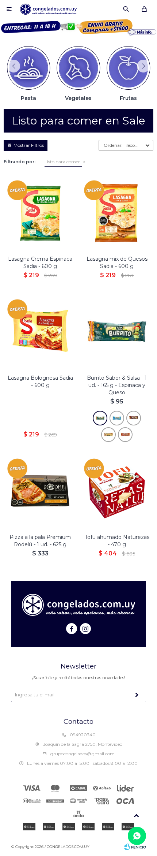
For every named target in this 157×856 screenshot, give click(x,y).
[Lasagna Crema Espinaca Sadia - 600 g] (40, 213)
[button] (126, 9)
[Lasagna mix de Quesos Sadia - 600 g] (116, 213)
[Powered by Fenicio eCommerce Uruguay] (135, 846)
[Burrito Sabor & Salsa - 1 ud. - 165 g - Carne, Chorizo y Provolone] (117, 418)
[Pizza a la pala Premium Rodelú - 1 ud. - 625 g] (40, 491)
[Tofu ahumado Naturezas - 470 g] (116, 491)
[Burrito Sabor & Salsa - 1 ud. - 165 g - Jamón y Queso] (125, 434)
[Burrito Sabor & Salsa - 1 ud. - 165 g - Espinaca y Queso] (116, 332)
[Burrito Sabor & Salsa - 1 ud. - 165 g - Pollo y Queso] (108, 434)
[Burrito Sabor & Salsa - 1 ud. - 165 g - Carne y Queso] (133, 418)
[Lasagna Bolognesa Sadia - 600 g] (40, 332)
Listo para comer (62, 161)
